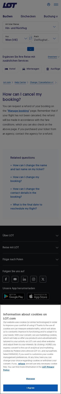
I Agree (30, 388)
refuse (21, 363)
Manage (30, 378)
